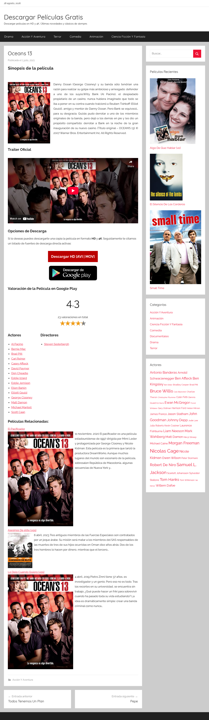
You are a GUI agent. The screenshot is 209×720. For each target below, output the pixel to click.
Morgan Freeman (184, 443)
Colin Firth (182, 397)
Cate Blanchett (180, 392)
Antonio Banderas (163, 372)
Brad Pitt (16, 353)
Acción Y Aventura (33, 36)
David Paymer (20, 368)
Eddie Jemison (20, 383)
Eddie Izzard (19, 378)
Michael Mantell (21, 407)
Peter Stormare (189, 458)
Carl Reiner (18, 358)
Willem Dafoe (165, 485)
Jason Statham (178, 414)
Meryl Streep (190, 437)
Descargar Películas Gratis (43, 17)
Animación (96, 36)
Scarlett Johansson (178, 473)
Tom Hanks (169, 479)
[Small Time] (175, 248)
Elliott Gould (19, 392)
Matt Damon (19, 402)
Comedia (75, 36)
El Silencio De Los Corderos (167, 204)
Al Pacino (17, 344)
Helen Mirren (193, 408)
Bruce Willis (161, 391)
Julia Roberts (157, 425)
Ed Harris (160, 403)
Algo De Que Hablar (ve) (165, 147)
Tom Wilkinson (187, 480)
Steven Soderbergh (56, 344)
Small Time (157, 288)
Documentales (159, 336)
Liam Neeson (173, 431)
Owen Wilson (171, 458)
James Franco (158, 414)
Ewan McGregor (177, 402)
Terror (57, 36)
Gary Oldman (164, 408)
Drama (8, 36)
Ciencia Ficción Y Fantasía (128, 36)
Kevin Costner (171, 425)
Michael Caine (159, 443)
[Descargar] (72, 279)
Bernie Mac (18, 349)
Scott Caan (18, 412)
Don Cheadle (19, 373)
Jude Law (193, 420)
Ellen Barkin (18, 387)
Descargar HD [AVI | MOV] (73, 256)
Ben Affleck (183, 378)
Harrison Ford (179, 408)
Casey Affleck (19, 363)
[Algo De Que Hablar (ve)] (172, 112)
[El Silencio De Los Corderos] (166, 178)
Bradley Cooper (181, 384)
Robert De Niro (163, 465)
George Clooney (21, 397)
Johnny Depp (177, 420)
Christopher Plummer (167, 397)
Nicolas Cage (164, 451)
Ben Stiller (168, 385)
